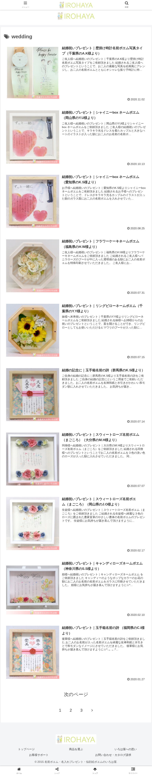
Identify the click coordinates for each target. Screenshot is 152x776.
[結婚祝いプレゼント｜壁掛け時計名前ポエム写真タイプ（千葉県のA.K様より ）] (93, 687)
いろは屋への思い (126, 749)
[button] (140, 494)
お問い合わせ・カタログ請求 (113, 754)
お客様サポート (38, 754)
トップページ (26, 749)
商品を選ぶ (76, 749)
